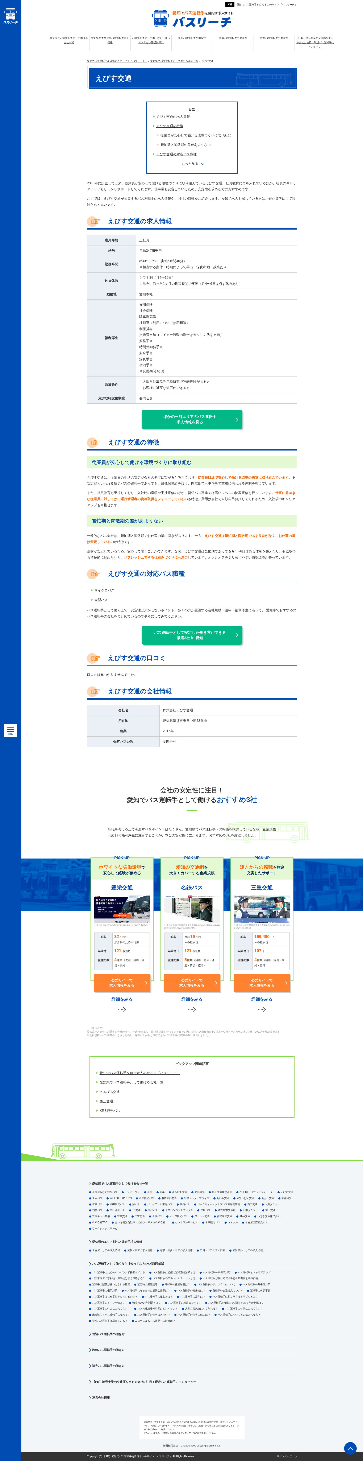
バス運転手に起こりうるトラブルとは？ (235, 1296)
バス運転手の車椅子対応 (216, 1272)
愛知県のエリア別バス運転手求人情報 (117, 1241)
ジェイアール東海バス (159, 1204)
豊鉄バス (205, 1210)
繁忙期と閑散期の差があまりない (185, 145)
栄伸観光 (286, 1198)
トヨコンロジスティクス (179, 1210)
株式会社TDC (100, 1222)
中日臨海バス (117, 1210)
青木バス (97, 1198)
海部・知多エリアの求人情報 (176, 1250)
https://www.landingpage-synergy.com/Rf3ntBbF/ (126, 925)
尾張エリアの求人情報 (140, 1250)
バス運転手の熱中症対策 (256, 1284)
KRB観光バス (110, 1110)
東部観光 (200, 1192)
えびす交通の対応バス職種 (176, 154)
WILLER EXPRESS (121, 1198)
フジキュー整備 (101, 1216)
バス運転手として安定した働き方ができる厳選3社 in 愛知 (190, 635)
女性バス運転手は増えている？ (110, 1320)
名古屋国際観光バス (256, 1222)
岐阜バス (97, 1204)
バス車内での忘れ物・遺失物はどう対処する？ (118, 1278)
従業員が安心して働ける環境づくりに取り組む (195, 135)
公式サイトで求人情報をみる (121, 982)
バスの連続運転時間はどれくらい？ (157, 1308)
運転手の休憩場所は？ (177, 1284)
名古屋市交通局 (226, 1210)
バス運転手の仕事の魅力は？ (194, 1314)
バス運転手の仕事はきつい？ (153, 1314)
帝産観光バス (146, 1198)
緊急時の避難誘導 (147, 1284)
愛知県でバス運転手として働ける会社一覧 (131, 1082)
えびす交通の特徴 (169, 126)
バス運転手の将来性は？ (191, 1290)
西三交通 (106, 1101)
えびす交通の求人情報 (173, 116)
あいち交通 (223, 1198)
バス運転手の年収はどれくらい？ (244, 1308)
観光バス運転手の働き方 (108, 1365)
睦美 (162, 1192)
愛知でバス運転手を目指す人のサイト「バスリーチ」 (267, 4)
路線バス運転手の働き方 (108, 1349)
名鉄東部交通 (169, 1198)
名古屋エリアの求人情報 (106, 1250)
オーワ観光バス (178, 1216)
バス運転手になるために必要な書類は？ (147, 1290)
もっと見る (190, 163)
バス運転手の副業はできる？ (184, 1302)
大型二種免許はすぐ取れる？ (201, 1308)
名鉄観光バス (212, 1222)
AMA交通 (244, 1216)
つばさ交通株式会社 (268, 1216)
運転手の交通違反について (228, 1290)
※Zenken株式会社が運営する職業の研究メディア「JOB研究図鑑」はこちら (180, 1433)
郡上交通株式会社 (222, 1192)
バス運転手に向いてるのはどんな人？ (239, 1314)
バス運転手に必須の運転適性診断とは (174, 1272)
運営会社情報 (101, 1397)
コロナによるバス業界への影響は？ (155, 1320)
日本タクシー (250, 1210)
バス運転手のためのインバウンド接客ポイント (118, 1272)
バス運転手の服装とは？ (159, 1296)
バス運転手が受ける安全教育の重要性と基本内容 (230, 1278)
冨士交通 (270, 1210)
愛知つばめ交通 (245, 1198)
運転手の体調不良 (260, 1290)
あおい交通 (268, 1198)
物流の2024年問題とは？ (146, 1302)
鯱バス (136, 1204)
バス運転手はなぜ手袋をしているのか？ (115, 1296)
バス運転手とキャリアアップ (254, 1272)
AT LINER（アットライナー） (256, 1192)
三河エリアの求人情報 (212, 1250)
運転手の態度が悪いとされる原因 (111, 1284)
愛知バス (185, 1204)
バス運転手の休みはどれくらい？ (111, 1308)
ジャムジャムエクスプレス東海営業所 (218, 1204)
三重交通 (140, 1216)
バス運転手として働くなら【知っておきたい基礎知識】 (129, 1263)
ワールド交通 (202, 1216)
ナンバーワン (132, 1192)
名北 (149, 1192)
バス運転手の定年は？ (192, 1296)
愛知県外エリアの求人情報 (248, 1250)
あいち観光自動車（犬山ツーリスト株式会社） (141, 1222)
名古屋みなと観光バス (104, 1192)
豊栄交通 (122, 1216)
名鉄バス (157, 1216)
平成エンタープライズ (196, 1198)
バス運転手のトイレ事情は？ (108, 1302)
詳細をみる (122, 999)
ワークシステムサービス (106, 1228)
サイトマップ (284, 1456)
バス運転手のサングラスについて (216, 1284)
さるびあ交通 (110, 1092)
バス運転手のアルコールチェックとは (174, 1278)
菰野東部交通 (224, 1216)
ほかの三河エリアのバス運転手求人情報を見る (189, 419)
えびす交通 (287, 1192)
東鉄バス (153, 1210)
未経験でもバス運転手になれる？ (111, 1314)
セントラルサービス (186, 1222)
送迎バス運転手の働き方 (108, 1334)
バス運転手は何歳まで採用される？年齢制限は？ (236, 1302)
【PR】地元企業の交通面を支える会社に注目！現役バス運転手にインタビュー (144, 1381)
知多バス (97, 1210)
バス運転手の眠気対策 (104, 1290)
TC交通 (136, 1210)
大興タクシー (272, 1204)
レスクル (233, 1222)
